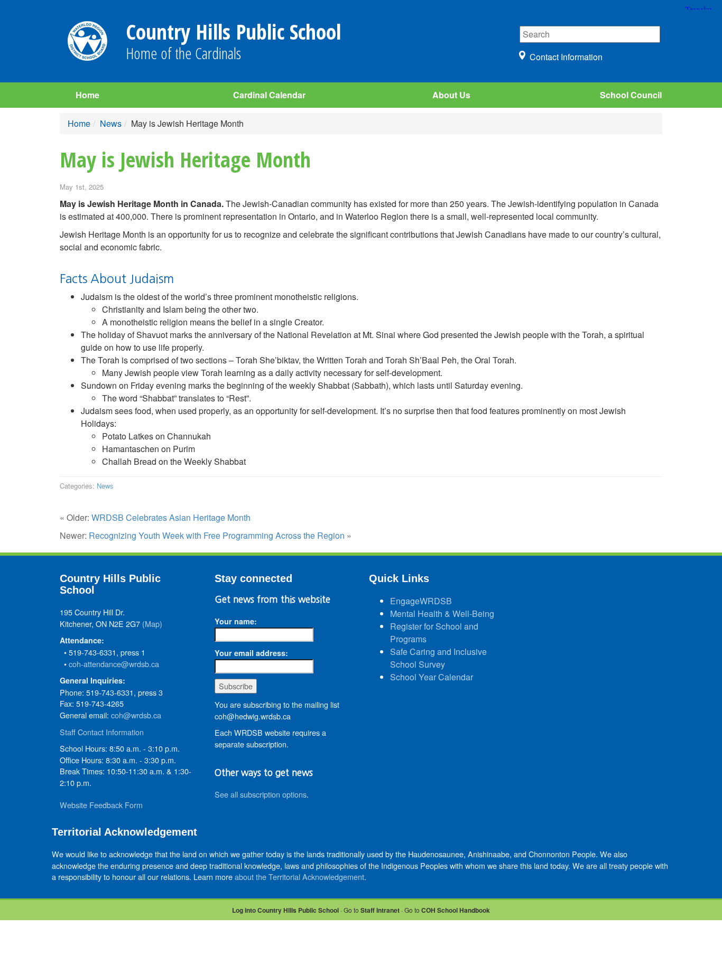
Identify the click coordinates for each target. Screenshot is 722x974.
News (111, 123)
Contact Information (566, 57)
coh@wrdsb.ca (136, 714)
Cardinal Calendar (269, 95)
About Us (451, 95)
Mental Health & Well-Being (442, 613)
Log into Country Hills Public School (285, 910)
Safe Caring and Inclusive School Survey (438, 657)
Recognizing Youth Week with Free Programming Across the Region (217, 535)
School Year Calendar (431, 677)
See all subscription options (261, 794)
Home (87, 95)
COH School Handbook (455, 910)
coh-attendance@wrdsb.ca (114, 663)
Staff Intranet (380, 910)
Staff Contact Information (102, 731)
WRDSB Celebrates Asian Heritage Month (171, 517)
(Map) (152, 623)
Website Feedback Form (101, 804)
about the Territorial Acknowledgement (299, 876)
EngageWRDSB (421, 601)
